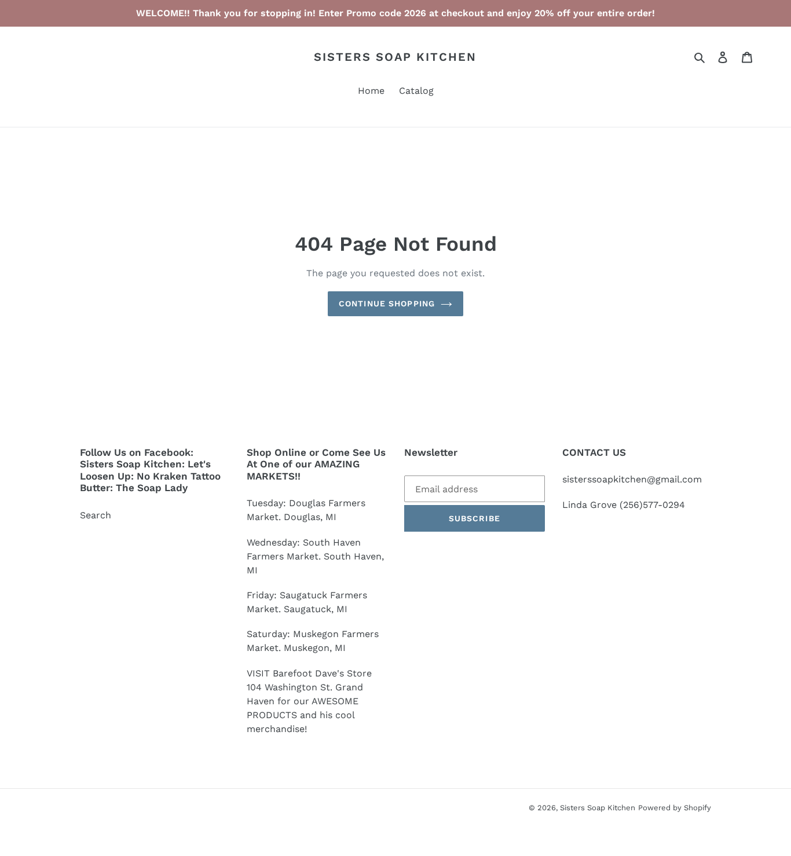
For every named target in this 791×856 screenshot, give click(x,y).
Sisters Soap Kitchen (395, 57)
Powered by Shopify (674, 807)
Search (95, 515)
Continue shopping (387, 303)
